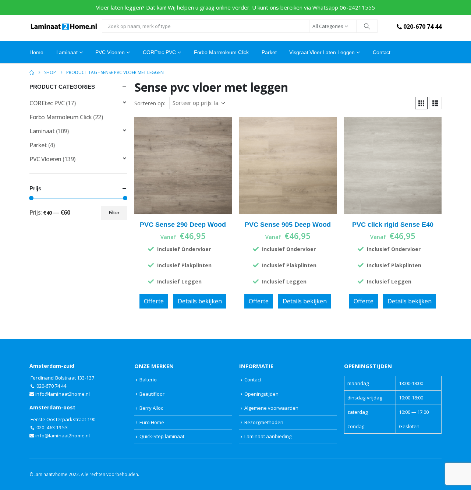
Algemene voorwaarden (271, 408)
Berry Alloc (151, 408)
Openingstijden (261, 394)
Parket (269, 52)
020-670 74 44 (422, 26)
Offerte (154, 301)
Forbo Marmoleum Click (221, 52)
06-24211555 (357, 7)
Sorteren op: (149, 103)
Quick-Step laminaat (161, 436)
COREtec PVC (159, 52)
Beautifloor (151, 394)
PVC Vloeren (110, 52)
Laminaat (41, 131)
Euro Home (151, 422)
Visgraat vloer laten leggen (322, 52)
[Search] (367, 26)
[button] (421, 103)
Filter (114, 212)
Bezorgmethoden (263, 422)
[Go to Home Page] (31, 72)
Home (36, 52)
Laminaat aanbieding (267, 436)
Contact (381, 52)
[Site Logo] (63, 26)
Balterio (148, 379)
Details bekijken (200, 301)
